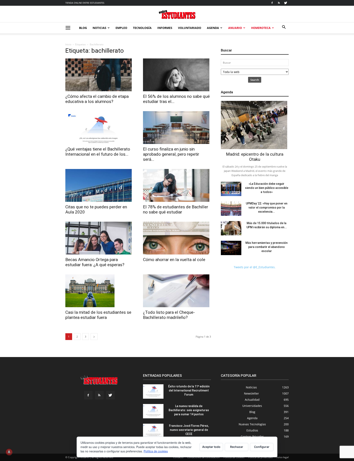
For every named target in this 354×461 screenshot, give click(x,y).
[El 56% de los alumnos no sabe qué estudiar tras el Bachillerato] (177, 74)
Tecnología (142, 28)
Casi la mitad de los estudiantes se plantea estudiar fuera (98, 315)
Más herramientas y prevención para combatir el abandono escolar (266, 247)
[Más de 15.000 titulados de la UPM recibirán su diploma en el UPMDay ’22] (231, 228)
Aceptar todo (211, 446)
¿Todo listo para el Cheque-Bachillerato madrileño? (169, 315)
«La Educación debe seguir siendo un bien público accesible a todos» (266, 188)
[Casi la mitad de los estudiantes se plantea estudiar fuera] (99, 290)
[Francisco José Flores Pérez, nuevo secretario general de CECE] (153, 431)
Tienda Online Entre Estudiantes (84, 2)
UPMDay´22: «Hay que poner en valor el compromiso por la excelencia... (266, 207)
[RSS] (279, 3)
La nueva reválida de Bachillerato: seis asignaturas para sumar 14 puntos (189, 410)
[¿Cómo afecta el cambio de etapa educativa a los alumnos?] (99, 74)
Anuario (235, 28)
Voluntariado (189, 28)
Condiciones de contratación (203, 457)
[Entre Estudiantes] (177, 14)
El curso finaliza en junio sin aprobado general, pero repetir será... (171, 154)
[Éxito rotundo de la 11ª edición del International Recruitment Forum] (153, 391)
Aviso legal (282, 457)
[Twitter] (286, 3)
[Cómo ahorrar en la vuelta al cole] (177, 238)
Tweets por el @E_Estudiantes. (255, 267)
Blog (83, 28)
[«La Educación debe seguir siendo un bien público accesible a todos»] (231, 189)
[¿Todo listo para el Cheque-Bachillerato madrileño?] (177, 290)
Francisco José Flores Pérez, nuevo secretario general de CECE (189, 430)
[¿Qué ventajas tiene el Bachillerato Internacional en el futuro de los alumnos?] (99, 127)
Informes (164, 28)
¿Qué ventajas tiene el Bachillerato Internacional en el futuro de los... (97, 152)
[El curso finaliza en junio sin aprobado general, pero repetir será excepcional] (177, 127)
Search (254, 80)
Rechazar (236, 446)
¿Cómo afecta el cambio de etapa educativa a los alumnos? (97, 99)
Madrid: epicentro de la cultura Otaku (254, 157)
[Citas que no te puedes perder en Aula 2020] (99, 185)
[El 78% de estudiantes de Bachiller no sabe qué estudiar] (177, 185)
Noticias (99, 28)
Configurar (261, 446)
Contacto (178, 457)
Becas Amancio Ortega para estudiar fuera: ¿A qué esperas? (94, 262)
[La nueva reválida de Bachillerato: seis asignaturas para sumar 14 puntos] (153, 411)
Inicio (68, 44)
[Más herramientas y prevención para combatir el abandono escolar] (231, 248)
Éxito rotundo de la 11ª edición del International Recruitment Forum (189, 390)
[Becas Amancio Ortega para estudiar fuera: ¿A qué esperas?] (99, 238)
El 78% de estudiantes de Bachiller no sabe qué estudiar (175, 209)
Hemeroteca (261, 28)
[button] (284, 28)
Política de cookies (234, 457)
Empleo (121, 28)
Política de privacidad (260, 457)
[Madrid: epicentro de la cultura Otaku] (255, 125)
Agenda (213, 28)
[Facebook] (272, 3)
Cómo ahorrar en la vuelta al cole (174, 259)
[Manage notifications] (9, 452)
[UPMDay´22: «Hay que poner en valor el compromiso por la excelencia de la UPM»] (231, 208)
